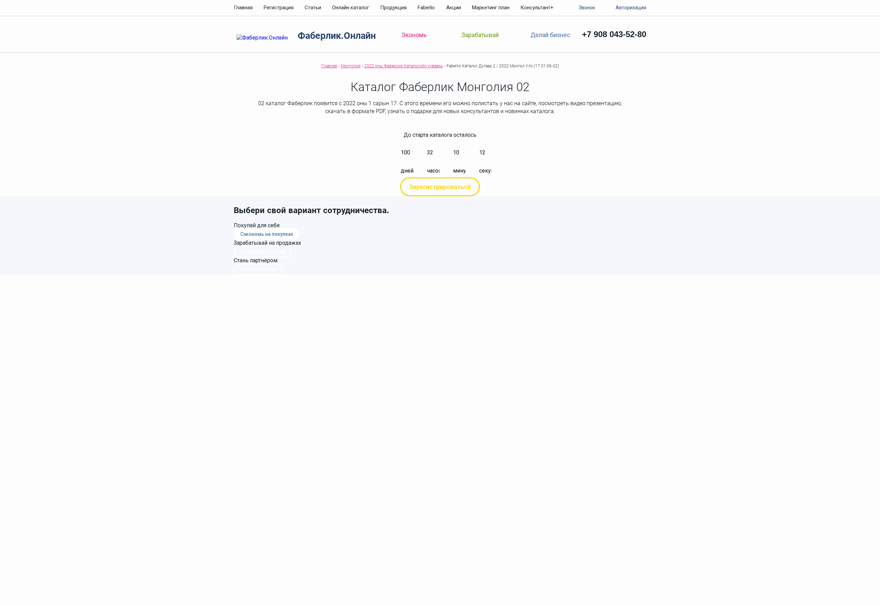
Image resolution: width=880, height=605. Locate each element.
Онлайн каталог (350, 7)
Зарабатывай (480, 34)
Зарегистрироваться (440, 186)
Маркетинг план (490, 7)
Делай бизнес (550, 34)
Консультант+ (536, 7)
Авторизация (631, 7)
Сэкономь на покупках (266, 234)
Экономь (414, 34)
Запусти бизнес (258, 269)
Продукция (393, 7)
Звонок (587, 7)
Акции (453, 7)
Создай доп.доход (262, 251)
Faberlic (426, 7)
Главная (243, 7)
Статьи (313, 7)
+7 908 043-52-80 (614, 34)
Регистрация (279, 7)
